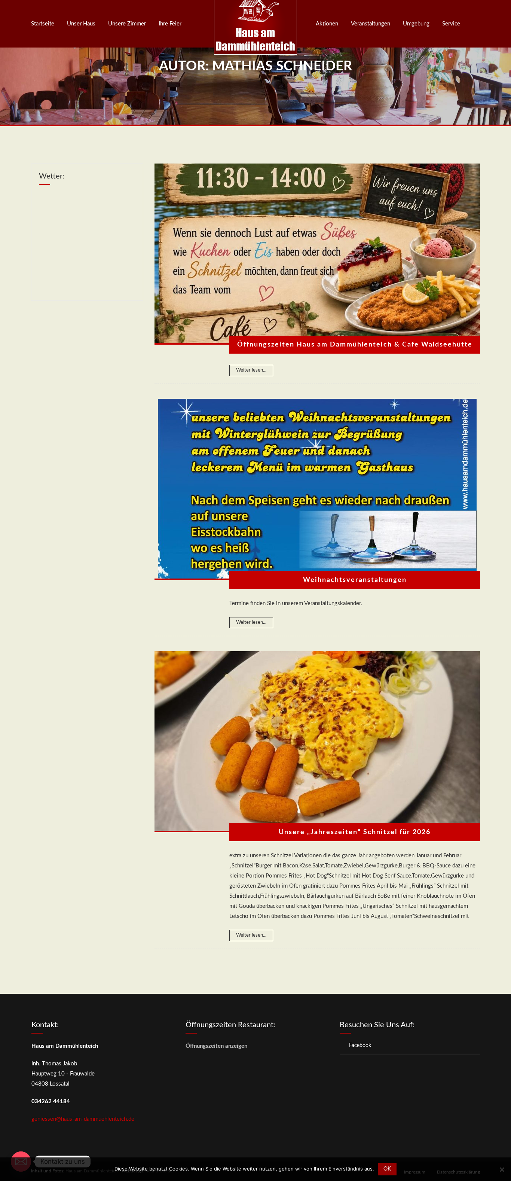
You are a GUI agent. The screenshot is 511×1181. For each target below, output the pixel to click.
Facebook (360, 1045)
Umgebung (416, 24)
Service (451, 24)
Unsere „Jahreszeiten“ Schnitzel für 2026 (355, 832)
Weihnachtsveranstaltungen (355, 580)
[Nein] (501, 1169)
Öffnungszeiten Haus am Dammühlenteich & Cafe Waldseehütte (354, 344)
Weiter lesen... (251, 370)
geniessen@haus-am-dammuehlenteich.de (82, 1119)
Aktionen (327, 24)
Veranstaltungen (370, 24)
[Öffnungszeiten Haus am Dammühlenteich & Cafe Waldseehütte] (317, 254)
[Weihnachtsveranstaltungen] (317, 489)
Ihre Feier (170, 24)
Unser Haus (81, 24)
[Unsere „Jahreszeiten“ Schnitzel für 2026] (317, 741)
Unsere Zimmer (127, 24)
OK (387, 1169)
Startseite (42, 24)
